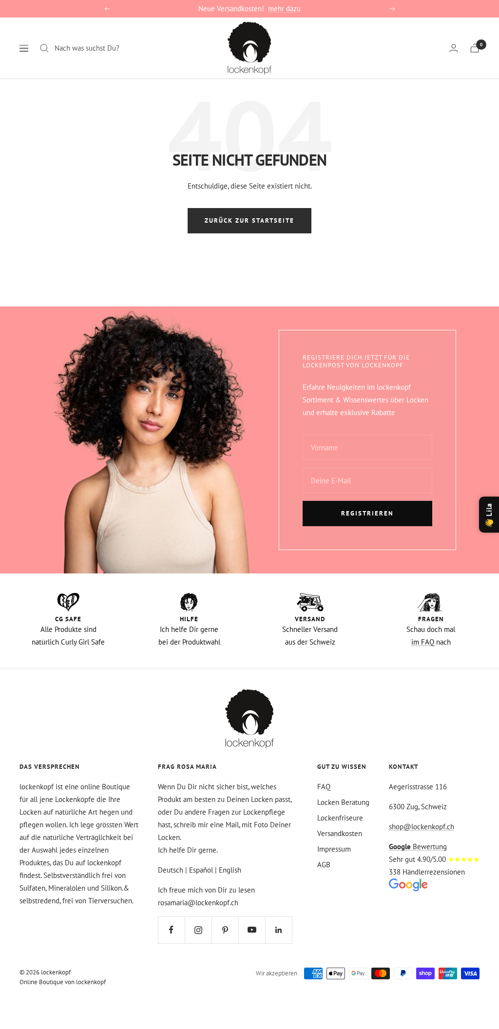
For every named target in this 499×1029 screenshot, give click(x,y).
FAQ (323, 786)
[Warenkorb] (475, 48)
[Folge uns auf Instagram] (198, 929)
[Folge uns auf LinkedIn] (278, 929)
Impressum (334, 849)
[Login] (453, 48)
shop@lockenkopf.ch (421, 826)
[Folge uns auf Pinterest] (224, 929)
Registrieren (367, 513)
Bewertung (418, 846)
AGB (323, 864)
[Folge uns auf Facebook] (171, 929)
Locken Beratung (343, 802)
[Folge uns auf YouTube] (251, 929)
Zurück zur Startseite (249, 220)
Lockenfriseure (340, 817)
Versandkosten (339, 833)
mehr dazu (284, 8)
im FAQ (422, 642)
